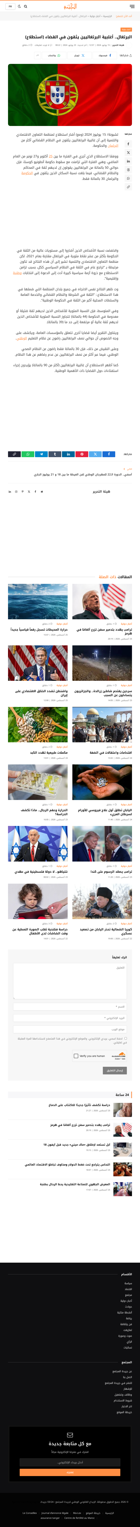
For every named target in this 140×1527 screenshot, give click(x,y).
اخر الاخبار (127, 1406)
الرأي (129, 1341)
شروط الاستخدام (123, 1400)
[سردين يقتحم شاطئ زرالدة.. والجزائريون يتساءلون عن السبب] (102, 663)
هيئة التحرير (118, 45)
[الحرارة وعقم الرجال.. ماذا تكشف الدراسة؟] (38, 782)
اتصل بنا (127, 1377)
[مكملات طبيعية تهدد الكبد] (38, 725)
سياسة (128, 1283)
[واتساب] (128, 178)
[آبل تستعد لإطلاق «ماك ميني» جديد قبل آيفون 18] (122, 1150)
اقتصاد (128, 1289)
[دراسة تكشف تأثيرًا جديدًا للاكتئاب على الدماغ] (122, 1110)
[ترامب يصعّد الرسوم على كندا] (102, 844)
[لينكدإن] (128, 161)
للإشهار (128, 1388)
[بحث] (25, 6)
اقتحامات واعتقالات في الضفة (111, 753)
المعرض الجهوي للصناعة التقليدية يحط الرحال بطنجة (75, 1184)
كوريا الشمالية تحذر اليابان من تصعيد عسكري (106, 931)
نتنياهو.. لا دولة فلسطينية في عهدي (41, 872)
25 (50, 156)
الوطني (21, 338)
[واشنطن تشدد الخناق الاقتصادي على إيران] (38, 663)
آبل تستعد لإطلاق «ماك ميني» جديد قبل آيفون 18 (76, 1145)
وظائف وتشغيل (123, 1394)
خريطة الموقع (124, 1412)
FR (10, 6)
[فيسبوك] (128, 144)
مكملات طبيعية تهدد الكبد (49, 753)
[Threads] (128, 169)
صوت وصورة (125, 1335)
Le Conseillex (30, 1513)
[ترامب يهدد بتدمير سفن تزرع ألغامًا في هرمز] (102, 601)
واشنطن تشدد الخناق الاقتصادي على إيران (41, 693)
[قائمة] (132, 6)
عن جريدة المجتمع (122, 1371)
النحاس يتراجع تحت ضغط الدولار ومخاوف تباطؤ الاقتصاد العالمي (67, 1165)
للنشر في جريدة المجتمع (118, 1383)
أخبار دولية (95, 16)
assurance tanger (50, 1518)
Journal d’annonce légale (55, 1513)
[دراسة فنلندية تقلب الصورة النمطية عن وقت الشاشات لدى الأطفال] (38, 901)
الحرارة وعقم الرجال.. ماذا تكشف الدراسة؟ (44, 812)
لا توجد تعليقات (42, 45)
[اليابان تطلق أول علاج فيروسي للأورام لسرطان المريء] (102, 782)
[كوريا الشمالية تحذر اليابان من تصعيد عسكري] (102, 901)
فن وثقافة (126, 1324)
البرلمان (113, 146)
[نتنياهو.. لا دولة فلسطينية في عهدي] (38, 844)
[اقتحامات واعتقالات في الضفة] (102, 725)
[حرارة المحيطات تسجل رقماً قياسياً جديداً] (38, 601)
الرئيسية (107, 16)
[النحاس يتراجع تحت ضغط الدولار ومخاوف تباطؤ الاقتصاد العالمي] (122, 1169)
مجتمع (128, 1295)
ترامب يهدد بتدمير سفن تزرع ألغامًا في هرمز (104, 632)
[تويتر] (128, 152)
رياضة (129, 1318)
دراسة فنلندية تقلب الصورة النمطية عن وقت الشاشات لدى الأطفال (40, 931)
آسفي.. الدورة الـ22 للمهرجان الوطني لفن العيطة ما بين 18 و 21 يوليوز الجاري (83, 474)
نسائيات (128, 1347)
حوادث (128, 1306)
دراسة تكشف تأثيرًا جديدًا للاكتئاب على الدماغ (79, 1105)
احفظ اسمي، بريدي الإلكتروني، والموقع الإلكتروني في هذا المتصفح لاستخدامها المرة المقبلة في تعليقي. (72, 1040)
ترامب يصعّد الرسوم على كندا (111, 872)
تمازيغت (127, 1330)
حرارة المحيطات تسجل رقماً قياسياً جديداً (39, 630)
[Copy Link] (128, 186)
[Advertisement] (61, 214)
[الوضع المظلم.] (19, 6)
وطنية (17, 273)
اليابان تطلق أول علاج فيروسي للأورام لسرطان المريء (105, 812)
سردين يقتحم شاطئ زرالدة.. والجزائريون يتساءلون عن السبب (103, 693)
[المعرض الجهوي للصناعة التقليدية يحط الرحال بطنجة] (122, 1189)
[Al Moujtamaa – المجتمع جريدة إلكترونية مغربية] (70, 6)
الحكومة (27, 173)
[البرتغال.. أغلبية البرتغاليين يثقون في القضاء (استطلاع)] (70, 95)
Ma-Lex (77, 1513)
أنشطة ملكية (124, 1312)
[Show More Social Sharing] (37, 55)
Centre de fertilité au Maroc (79, 1518)
